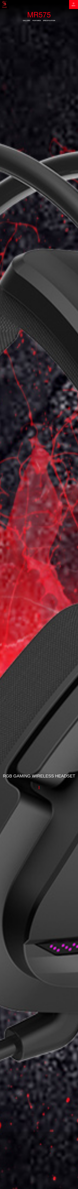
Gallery (26, 20)
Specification (49, 20)
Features (36, 20)
